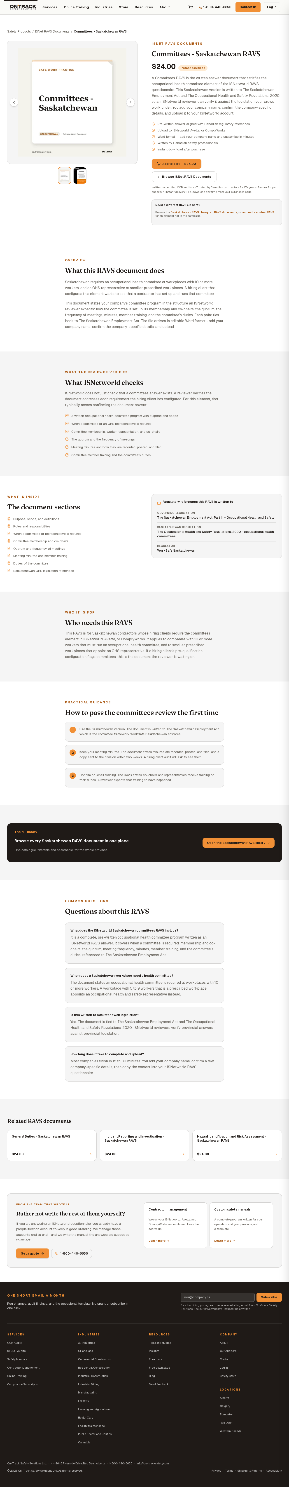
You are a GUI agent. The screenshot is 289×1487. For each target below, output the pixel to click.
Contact (225, 1359)
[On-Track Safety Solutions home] (23, 7)
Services (50, 7)
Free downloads (159, 1368)
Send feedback (159, 1384)
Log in (272, 7)
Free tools (155, 1359)
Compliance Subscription (23, 1384)
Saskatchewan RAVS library (190, 212)
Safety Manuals (17, 1359)
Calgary (225, 1406)
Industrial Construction (93, 1376)
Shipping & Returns (249, 1471)
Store (123, 7)
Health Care (85, 1417)
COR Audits (14, 1343)
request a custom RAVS (258, 212)
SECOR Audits (16, 1351)
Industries (104, 7)
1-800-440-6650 (74, 1253)
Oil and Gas (85, 1351)
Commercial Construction (95, 1359)
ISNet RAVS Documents (52, 31)
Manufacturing (87, 1392)
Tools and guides (160, 1343)
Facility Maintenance (91, 1426)
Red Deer (226, 1423)
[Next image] (130, 102)
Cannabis (84, 1442)
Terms (229, 1471)
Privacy (216, 1471)
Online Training (76, 7)
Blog (152, 1376)
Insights (154, 1351)
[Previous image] (14, 102)
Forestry (83, 1401)
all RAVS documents (223, 212)
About (164, 7)
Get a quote (30, 1253)
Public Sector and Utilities (95, 1434)
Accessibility (274, 1471)
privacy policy (212, 1309)
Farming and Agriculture (94, 1409)
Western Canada (231, 1431)
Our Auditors (228, 1351)
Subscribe (269, 1297)
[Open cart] (190, 7)
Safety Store (228, 1376)
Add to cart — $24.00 (179, 164)
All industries (86, 1343)
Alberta (224, 1398)
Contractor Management (23, 1368)
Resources (144, 7)
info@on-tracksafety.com (153, 1463)
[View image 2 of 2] (80, 175)
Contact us (248, 7)
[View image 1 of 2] (64, 175)
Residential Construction (94, 1368)
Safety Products (19, 31)
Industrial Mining (89, 1384)
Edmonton (226, 1414)
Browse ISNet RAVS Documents (186, 177)
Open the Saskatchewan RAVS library (236, 843)
